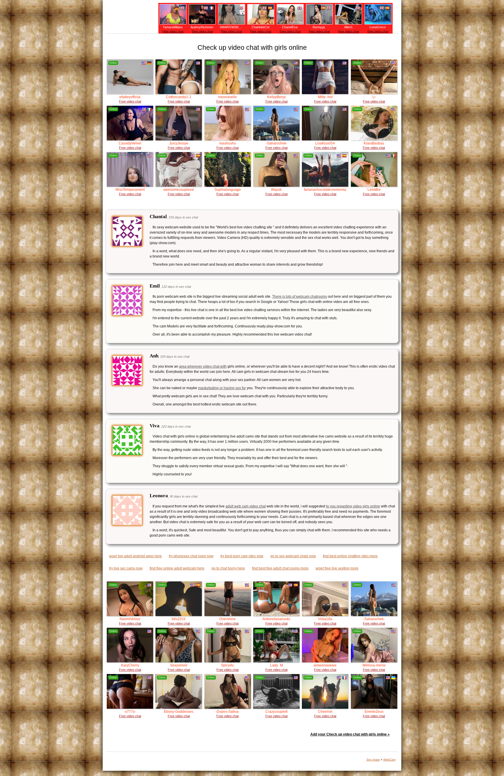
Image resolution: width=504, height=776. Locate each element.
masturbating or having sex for (222, 388)
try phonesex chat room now (191, 556)
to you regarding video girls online (353, 506)
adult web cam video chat (245, 506)
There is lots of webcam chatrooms (299, 296)
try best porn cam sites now (241, 556)
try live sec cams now (126, 568)
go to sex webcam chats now (293, 556)
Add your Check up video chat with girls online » (350, 734)
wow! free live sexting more (337, 568)
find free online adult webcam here (177, 568)
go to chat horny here (228, 568)
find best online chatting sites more (350, 556)
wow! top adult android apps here (135, 556)
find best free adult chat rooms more (280, 568)
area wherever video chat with (203, 366)
